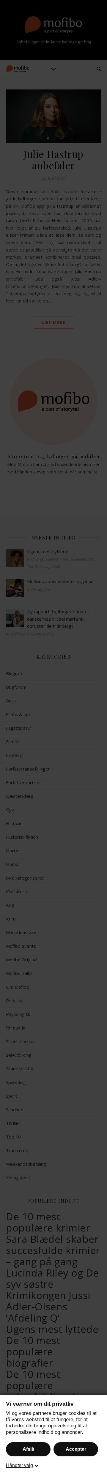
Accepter (76, 1449)
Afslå (28, 1449)
